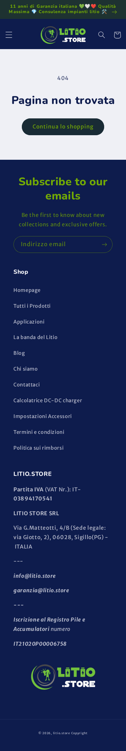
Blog (19, 353)
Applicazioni (29, 322)
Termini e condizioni (39, 432)
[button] (8, 35)
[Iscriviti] (104, 244)
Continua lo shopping (63, 126)
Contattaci (26, 385)
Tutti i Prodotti (32, 306)
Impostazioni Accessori (42, 416)
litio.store (61, 733)
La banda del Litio (35, 337)
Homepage (27, 290)
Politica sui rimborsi (38, 448)
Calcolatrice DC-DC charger (47, 401)
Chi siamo (25, 369)
